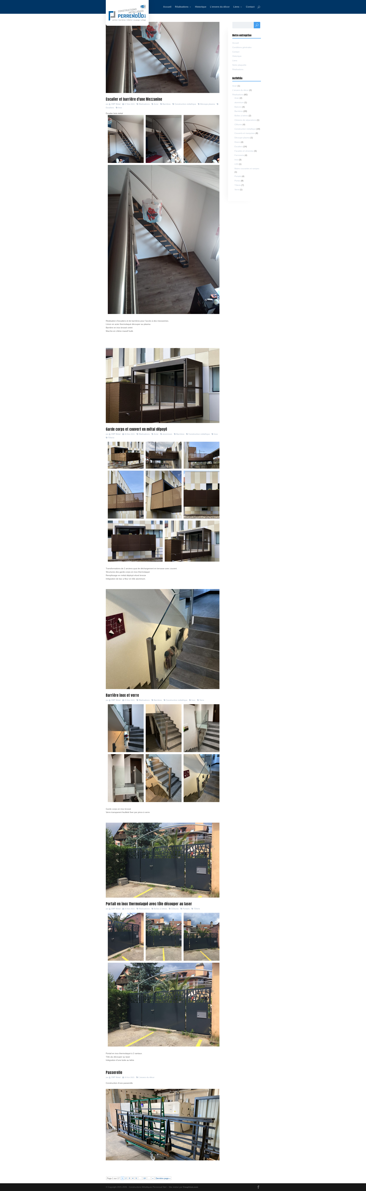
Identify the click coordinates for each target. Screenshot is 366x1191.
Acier (156, 104)
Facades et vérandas (244, 151)
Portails (186, 909)
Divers (237, 142)
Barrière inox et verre (122, 695)
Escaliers (238, 146)
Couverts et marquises (244, 133)
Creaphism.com (190, 1187)
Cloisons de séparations (245, 120)
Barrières (167, 104)
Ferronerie (239, 155)
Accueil (235, 43)
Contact (235, 52)
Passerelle (114, 1072)
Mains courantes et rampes (246, 168)
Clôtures (175, 909)
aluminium (167, 434)
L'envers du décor (146, 1077)
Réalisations (144, 104)
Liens (234, 60)
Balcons (238, 107)
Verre (201, 700)
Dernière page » (163, 1178)
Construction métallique (185, 104)
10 (144, 1178)
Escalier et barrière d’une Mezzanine (134, 99)
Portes (237, 181)
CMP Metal (116, 104)
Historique (236, 56)
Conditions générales (241, 47)
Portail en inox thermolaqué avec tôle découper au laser (149, 904)
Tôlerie (111, 438)
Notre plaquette (239, 65)
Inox (120, 108)
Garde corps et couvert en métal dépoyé (136, 429)
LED (236, 164)
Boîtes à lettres (160, 909)
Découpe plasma (207, 104)
